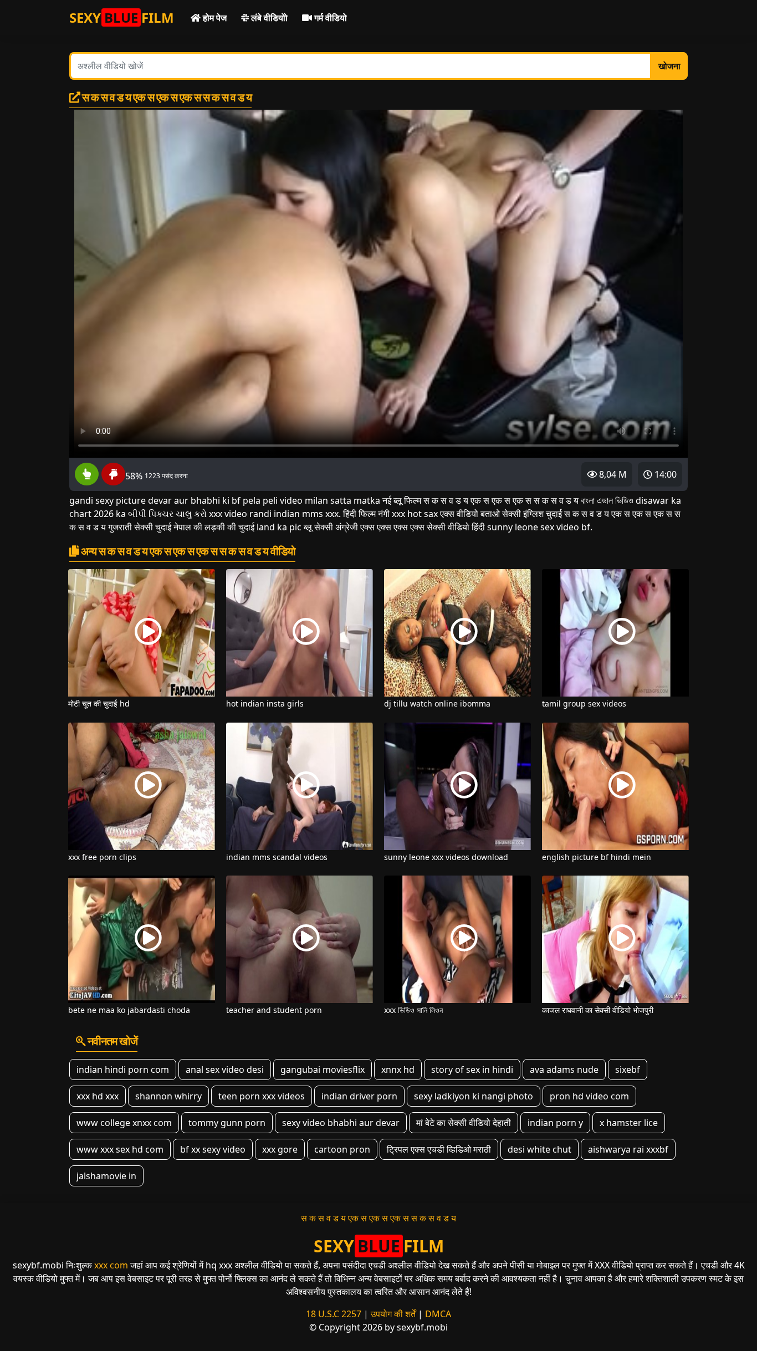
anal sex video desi (225, 1069)
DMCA (438, 1314)
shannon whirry (168, 1096)
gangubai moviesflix (322, 1069)
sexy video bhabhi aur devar (341, 1123)
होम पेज (214, 18)
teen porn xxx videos (261, 1096)
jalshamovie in (106, 1176)
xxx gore (280, 1149)
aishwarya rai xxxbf (628, 1149)
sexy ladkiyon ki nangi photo (473, 1096)
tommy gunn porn (226, 1123)
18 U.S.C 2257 (333, 1314)
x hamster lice (629, 1123)
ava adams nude (564, 1069)
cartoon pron (342, 1149)
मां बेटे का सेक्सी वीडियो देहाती (463, 1123)
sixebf (627, 1069)
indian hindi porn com (122, 1069)
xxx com (111, 1265)
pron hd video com (589, 1096)
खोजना (669, 66)
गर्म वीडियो (329, 18)
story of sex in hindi (472, 1069)
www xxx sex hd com (119, 1149)
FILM (121, 17)
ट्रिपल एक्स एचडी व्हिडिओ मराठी (439, 1149)
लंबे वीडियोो (268, 18)
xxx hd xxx (97, 1096)
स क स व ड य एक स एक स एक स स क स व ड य (378, 1218)
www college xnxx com (124, 1123)
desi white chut (539, 1149)
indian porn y (555, 1123)
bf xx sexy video (212, 1149)
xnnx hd (398, 1069)
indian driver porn (359, 1096)
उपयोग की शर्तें (393, 1314)
